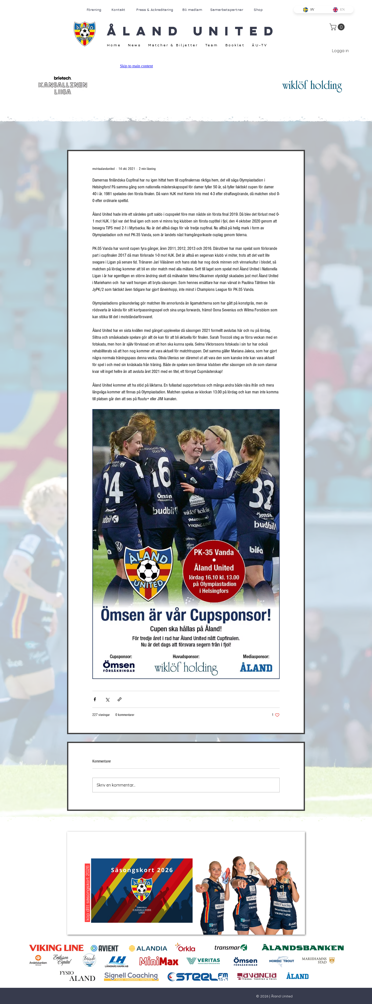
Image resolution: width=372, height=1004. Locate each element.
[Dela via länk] (119, 699)
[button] (337, 27)
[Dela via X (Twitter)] (107, 699)
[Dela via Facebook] (94, 699)
